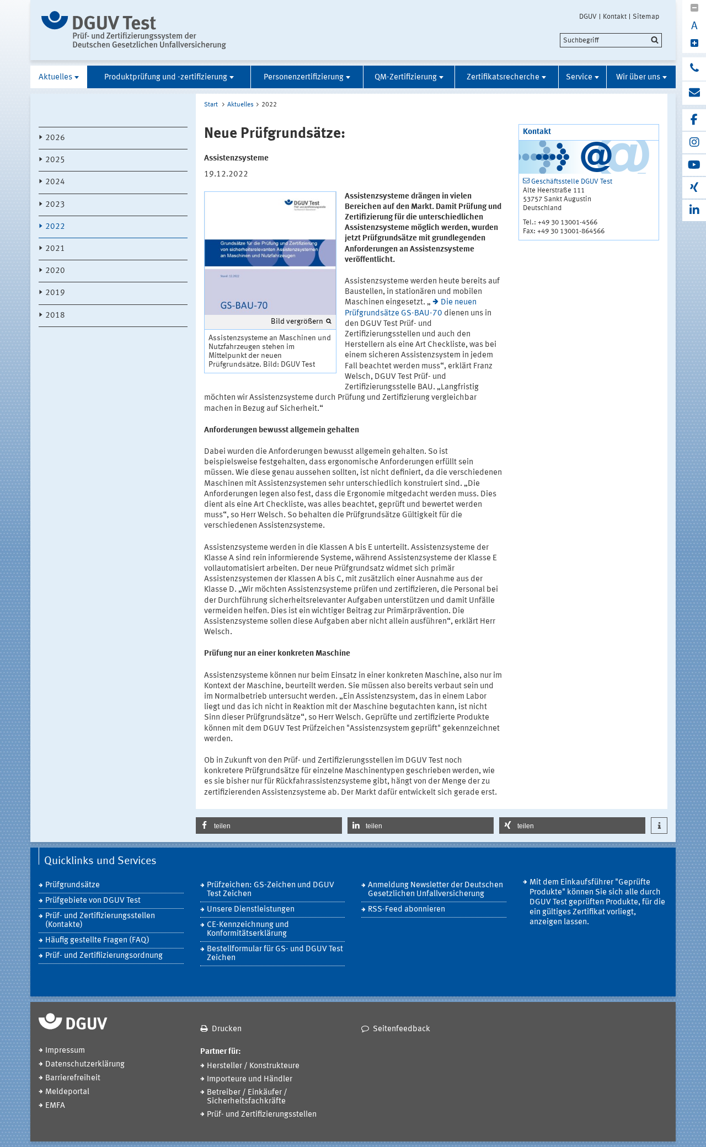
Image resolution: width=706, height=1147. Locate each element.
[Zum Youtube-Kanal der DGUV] (694, 165)
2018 (55, 316)
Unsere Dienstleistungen (251, 909)
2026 (55, 138)
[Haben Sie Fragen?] (694, 69)
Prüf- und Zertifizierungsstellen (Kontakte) (100, 920)
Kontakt (615, 16)
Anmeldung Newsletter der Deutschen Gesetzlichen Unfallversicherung (435, 889)
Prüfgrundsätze (72, 885)
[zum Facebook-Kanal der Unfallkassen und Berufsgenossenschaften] (694, 120)
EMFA (55, 1106)
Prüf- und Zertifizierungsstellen (262, 1115)
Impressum (65, 1051)
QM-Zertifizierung (406, 77)
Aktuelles (55, 77)
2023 (55, 205)
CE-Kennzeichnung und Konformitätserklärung (248, 929)
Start (211, 104)
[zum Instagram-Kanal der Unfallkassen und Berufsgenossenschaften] (694, 142)
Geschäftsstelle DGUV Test (571, 181)
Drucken (227, 1029)
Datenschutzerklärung (85, 1064)
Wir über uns (638, 77)
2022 (55, 227)
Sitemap (646, 16)
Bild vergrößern (297, 321)
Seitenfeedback (401, 1029)
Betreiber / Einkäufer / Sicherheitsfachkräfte (247, 1097)
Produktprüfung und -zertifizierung (165, 77)
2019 (55, 293)
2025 (55, 160)
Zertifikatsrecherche (503, 77)
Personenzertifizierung (304, 77)
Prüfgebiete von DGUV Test (93, 901)
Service (579, 77)
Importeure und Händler (249, 1079)
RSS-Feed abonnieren (406, 909)
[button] (269, 825)
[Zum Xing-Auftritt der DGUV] (694, 188)
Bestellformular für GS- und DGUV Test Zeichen (275, 953)
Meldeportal (67, 1092)
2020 (55, 271)
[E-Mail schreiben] (694, 93)
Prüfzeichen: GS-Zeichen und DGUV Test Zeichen (270, 889)
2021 (55, 249)
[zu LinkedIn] (694, 210)
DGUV (588, 16)
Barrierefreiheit (72, 1078)
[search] (611, 40)
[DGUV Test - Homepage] (133, 30)
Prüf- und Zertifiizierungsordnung (104, 956)
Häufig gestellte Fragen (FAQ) (97, 940)
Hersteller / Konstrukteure (253, 1066)
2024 (55, 182)
